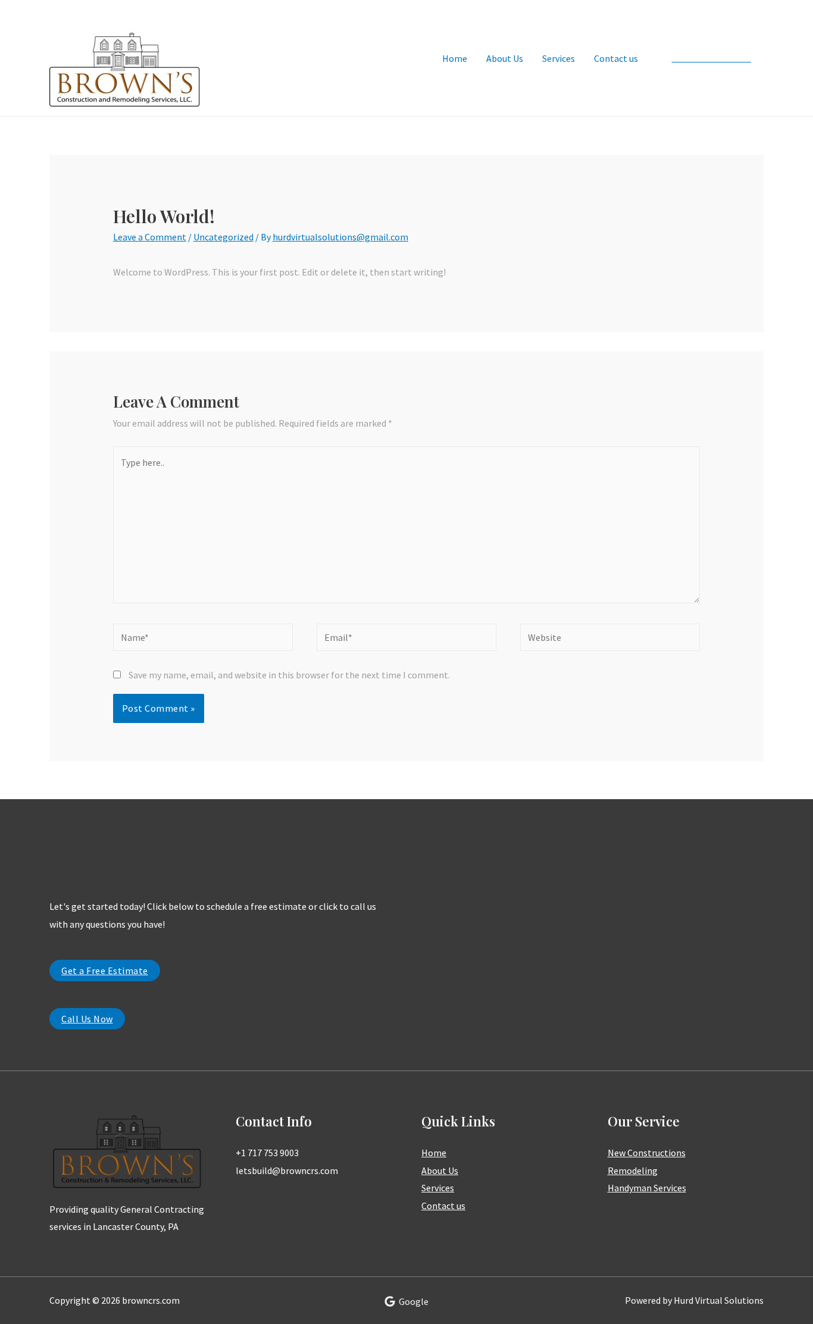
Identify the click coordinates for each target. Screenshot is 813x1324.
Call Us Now (87, 1019)
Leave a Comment (149, 237)
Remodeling (633, 1170)
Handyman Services (647, 1188)
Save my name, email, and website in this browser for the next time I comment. (289, 675)
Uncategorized (223, 237)
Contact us (616, 58)
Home (454, 58)
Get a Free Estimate (104, 970)
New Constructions (647, 1153)
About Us (504, 58)
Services (558, 58)
